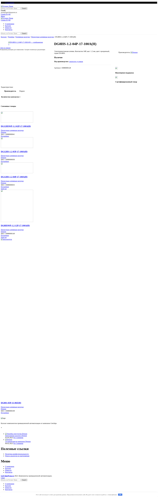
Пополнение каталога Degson (16, 436)
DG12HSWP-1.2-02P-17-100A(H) (16, 126)
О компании (9, 466)
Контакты (8, 472)
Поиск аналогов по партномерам (17, 456)
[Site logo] (7, 6)
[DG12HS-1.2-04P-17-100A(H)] (17, 173)
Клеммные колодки (23, 37)
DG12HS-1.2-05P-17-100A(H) (14, 151)
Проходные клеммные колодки (42, 37)
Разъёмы (11, 37)
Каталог (4, 37)
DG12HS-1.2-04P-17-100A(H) (14, 177)
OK (120, 494)
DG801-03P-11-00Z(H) (11, 403)
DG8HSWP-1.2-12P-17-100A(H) (15, 225)
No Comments (18, 438)
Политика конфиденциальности (17, 454)
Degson (3, 132)
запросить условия (76, 61)
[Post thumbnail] (16, 434)
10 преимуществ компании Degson (18, 441)
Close (3, 478)
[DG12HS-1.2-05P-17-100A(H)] (17, 147)
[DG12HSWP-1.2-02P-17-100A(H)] (17, 122)
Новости (8, 470)
